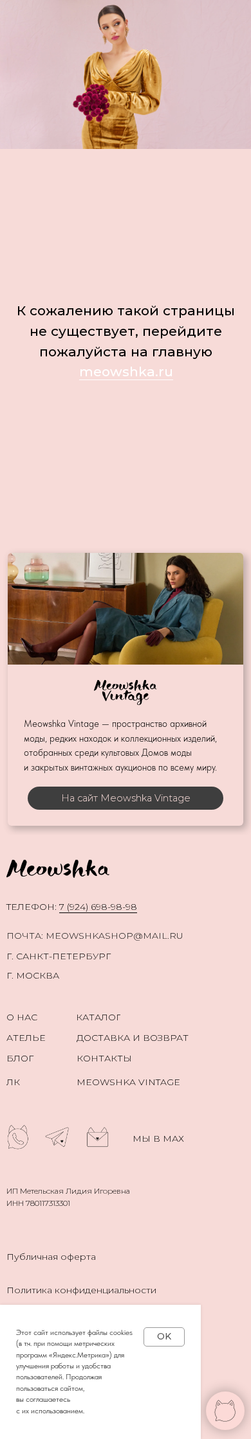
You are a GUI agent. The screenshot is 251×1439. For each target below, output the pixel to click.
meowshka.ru (126, 371)
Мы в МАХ (158, 1138)
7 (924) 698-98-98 (98, 906)
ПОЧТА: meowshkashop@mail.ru (94, 935)
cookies (121, 1332)
